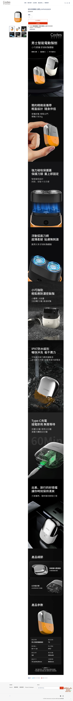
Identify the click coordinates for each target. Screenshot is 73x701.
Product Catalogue (29, 687)
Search (11, 687)
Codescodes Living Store (51, 698)
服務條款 (16, 687)
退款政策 (22, 687)
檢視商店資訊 (32, 29)
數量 (29, 14)
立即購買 (38, 23)
